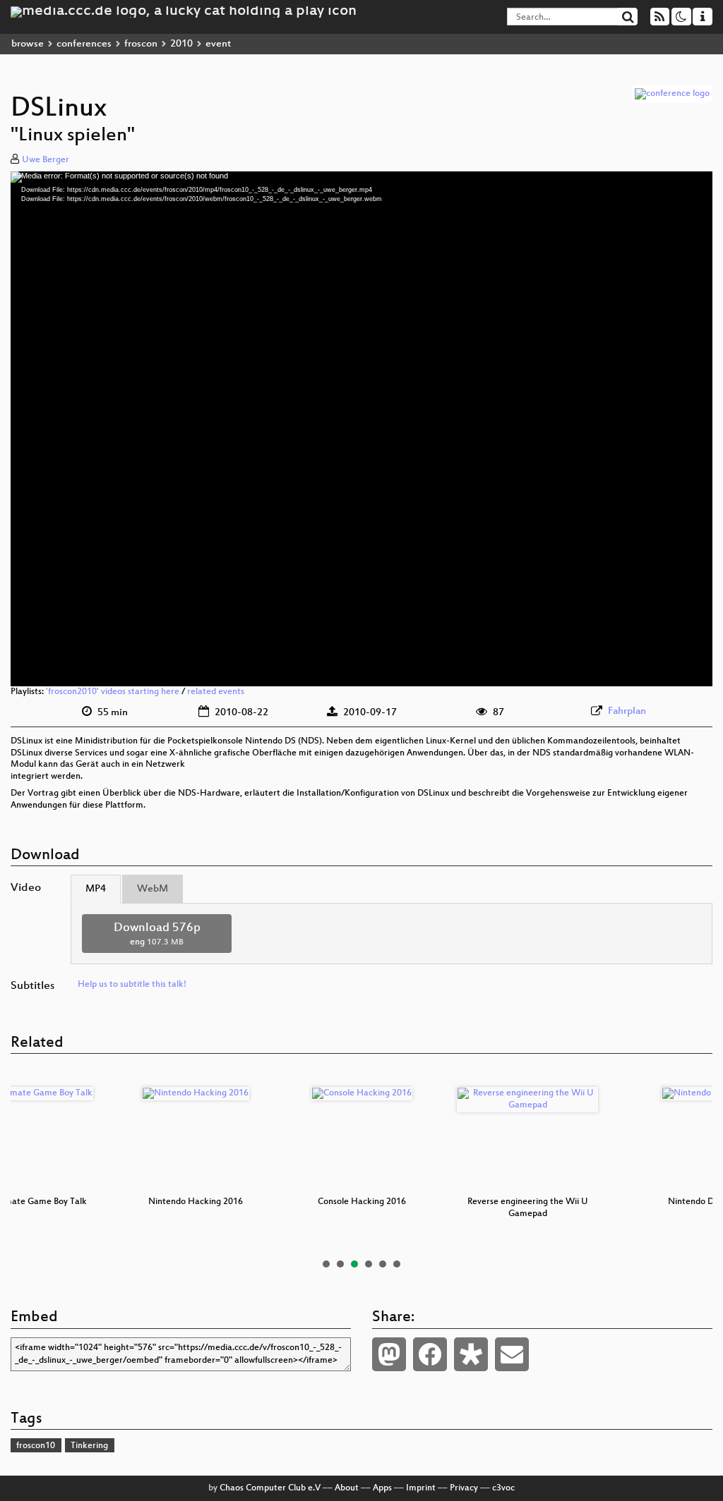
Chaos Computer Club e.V (270, 1488)
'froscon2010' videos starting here (112, 692)
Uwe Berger (45, 160)
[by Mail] (512, 1354)
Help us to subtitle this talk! (132, 985)
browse (27, 44)
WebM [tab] (152, 889)
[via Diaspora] (471, 1354)
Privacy (464, 1488)
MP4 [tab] (95, 889)
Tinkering (89, 1446)
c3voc (503, 1488)
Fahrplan (627, 711)
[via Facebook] (430, 1354)
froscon (140, 44)
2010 (181, 44)
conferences (84, 44)
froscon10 (35, 1446)
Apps (382, 1488)
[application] (361, 428)
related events (215, 692)
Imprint (421, 1488)
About (347, 1488)
